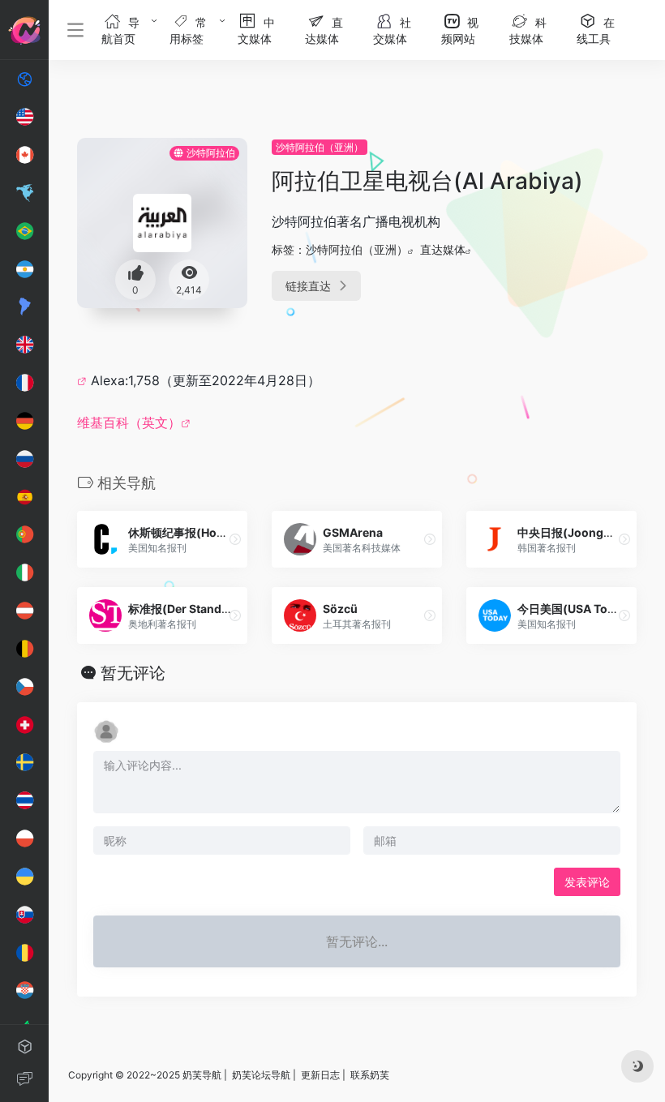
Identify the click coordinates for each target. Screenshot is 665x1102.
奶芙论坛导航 (261, 1075)
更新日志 (320, 1075)
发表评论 (587, 882)
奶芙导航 (201, 1075)
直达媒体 (443, 249)
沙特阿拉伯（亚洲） (319, 147)
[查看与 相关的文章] (84, 380)
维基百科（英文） (129, 422)
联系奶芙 (369, 1075)
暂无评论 (133, 673)
